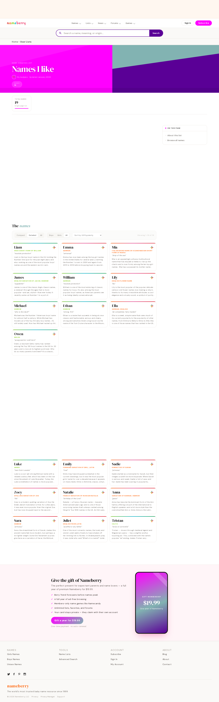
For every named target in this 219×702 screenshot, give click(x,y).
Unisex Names (14, 664)
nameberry (18, 686)
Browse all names (175, 140)
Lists (88, 23)
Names (75, 23)
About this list (174, 135)
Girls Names (13, 654)
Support (61, 696)
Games (129, 23)
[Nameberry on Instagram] (24, 674)
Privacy (35, 696)
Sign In (188, 23)
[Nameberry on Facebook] (14, 674)
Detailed (32, 235)
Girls (59, 235)
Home (15, 41)
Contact (167, 664)
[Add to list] (54, 247)
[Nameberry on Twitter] (8, 674)
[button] (84, 235)
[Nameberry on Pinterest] (19, 674)
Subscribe (203, 23)
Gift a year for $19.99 (67, 620)
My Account (117, 664)
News (100, 23)
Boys (51, 235)
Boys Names (13, 659)
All (41, 235)
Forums (114, 23)
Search (156, 33)
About (166, 659)
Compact (21, 235)
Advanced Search (68, 659)
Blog (165, 654)
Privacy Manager (48, 696)
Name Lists (65, 654)
